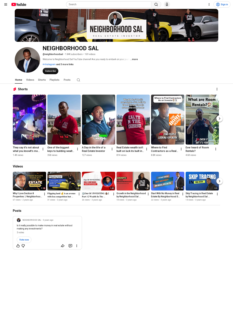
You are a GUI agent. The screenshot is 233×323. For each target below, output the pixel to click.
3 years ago (48, 220)
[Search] (156, 4)
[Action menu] (77, 246)
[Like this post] (18, 245)
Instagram (50, 64)
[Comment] (70, 246)
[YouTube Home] (18, 4)
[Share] (63, 246)
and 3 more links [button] (65, 64)
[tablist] (116, 80)
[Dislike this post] (23, 245)
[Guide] (6, 4)
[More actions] (217, 89)
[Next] (219, 118)
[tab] (18, 80)
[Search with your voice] (167, 4)
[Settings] (209, 4)
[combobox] (109, 4)
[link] (47, 233)
